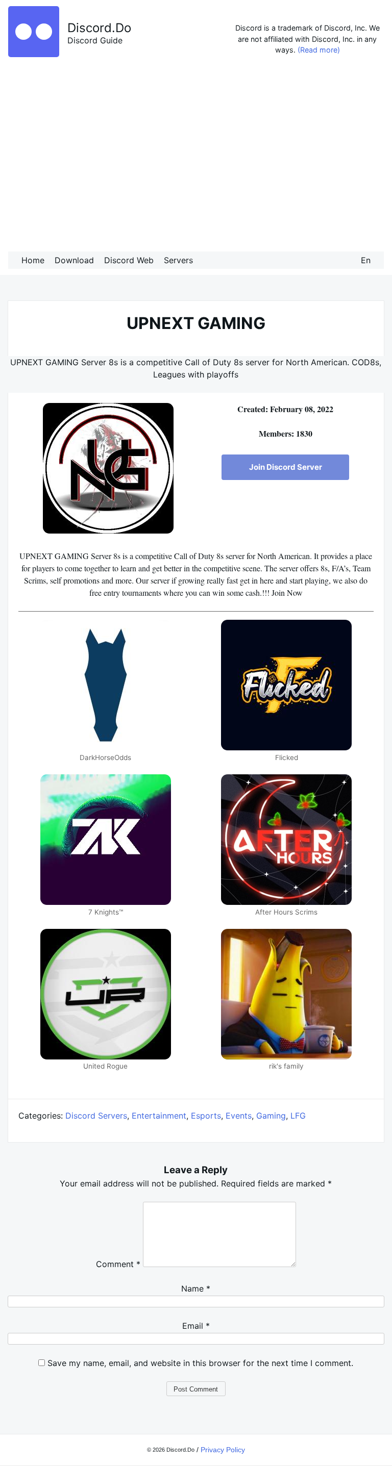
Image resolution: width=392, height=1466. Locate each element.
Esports (206, 1115)
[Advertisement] (196, 156)
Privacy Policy (223, 1450)
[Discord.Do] (33, 54)
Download (74, 260)
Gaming (271, 1115)
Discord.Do (99, 27)
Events (239, 1115)
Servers (178, 260)
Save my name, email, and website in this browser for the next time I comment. (200, 1363)
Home (32, 260)
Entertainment (159, 1115)
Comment (118, 1264)
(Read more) (319, 49)
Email (196, 1326)
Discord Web (129, 260)
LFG (298, 1115)
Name (195, 1288)
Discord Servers (96, 1115)
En (366, 260)
